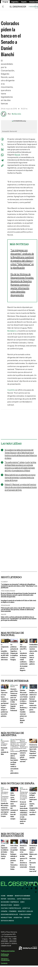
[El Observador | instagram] (32, 885)
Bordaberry (12, 331)
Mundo (16, 905)
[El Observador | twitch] (36, 892)
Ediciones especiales (9, 914)
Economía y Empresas (10, 902)
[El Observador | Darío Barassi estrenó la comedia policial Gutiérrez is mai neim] (24, 748)
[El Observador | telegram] (36, 888)
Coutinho (11, 390)
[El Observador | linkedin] (27, 888)
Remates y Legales (25, 911)
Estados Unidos (7, 921)
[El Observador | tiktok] (23, 888)
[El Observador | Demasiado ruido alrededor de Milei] (5, 745)
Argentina (14, 2)
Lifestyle (26, 908)
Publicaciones (25, 914)
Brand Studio (6, 905)
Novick (17, 155)
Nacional (33, 6)
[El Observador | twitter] (24, 885)
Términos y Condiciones (5, 959)
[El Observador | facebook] (28, 885)
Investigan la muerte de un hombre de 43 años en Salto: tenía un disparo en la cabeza (18, 601)
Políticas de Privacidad (5, 954)
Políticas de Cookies (8, 951)
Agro (22, 902)
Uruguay (5, 2)
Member (10, 896)
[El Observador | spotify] (31, 888)
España (27, 917)
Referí (3, 899)
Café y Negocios (23, 899)
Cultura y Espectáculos (11, 908)
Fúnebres (12, 911)
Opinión (4, 911)
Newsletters (6, 917)
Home (3, 896)
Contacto (4, 963)
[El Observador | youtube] (36, 885)
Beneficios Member (22, 896)
